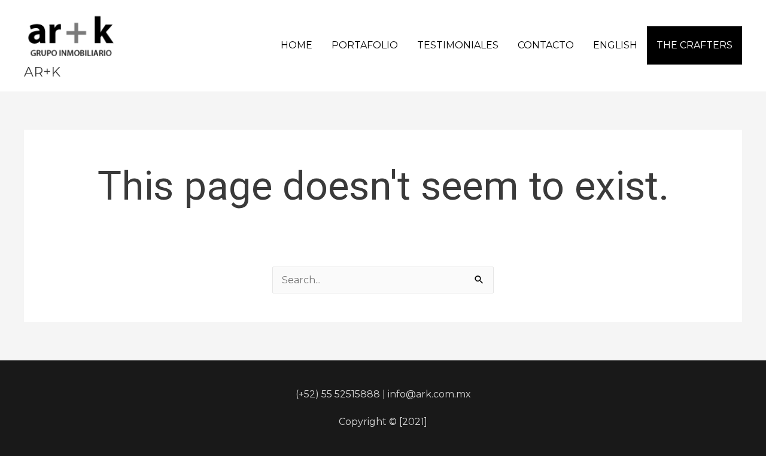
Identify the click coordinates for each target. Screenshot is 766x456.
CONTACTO (546, 45)
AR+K (42, 72)
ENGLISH (615, 45)
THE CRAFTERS (694, 45)
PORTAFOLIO (365, 45)
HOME (296, 45)
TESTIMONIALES (457, 45)
